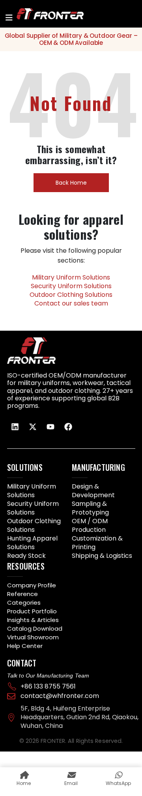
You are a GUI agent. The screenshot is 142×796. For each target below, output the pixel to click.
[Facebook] (68, 427)
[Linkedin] (15, 427)
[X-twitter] (33, 427)
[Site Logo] (40, 13)
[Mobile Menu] (9, 17)
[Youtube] (50, 427)
